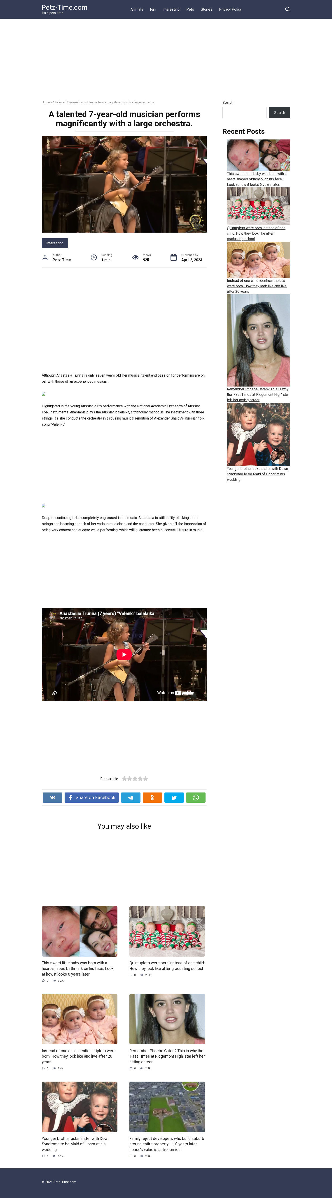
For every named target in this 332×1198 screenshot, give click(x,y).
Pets (190, 9)
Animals (137, 9)
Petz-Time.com (64, 7)
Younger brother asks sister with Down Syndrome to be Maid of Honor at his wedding (76, 1144)
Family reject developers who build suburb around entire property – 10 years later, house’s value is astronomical (166, 1144)
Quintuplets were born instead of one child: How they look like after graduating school (167, 966)
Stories (206, 9)
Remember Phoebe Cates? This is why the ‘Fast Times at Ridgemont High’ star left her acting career (167, 1056)
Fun (153, 9)
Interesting (171, 9)
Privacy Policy (230, 9)
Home (46, 102)
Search (227, 102)
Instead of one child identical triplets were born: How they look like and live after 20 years (79, 1056)
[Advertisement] (166, 62)
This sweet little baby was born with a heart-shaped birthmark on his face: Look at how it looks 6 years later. (78, 968)
